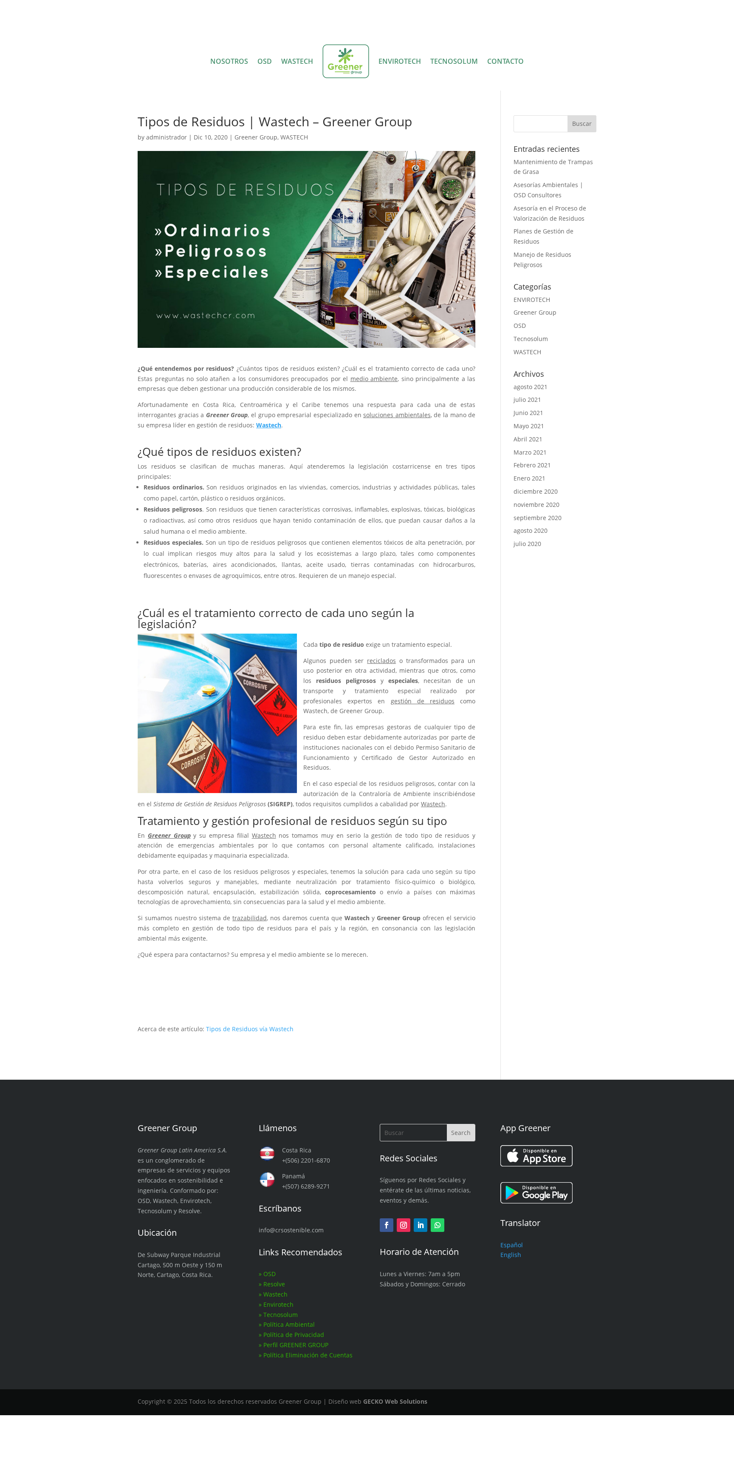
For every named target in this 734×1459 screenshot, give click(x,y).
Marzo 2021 (530, 452)
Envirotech (278, 1304)
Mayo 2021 (529, 426)
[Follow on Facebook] (386, 1225)
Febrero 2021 (532, 465)
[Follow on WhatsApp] (437, 1225)
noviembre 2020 (536, 505)
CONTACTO (505, 61)
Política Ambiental (289, 1324)
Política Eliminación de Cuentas (308, 1355)
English (510, 1255)
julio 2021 (527, 399)
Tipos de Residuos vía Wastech (250, 1029)
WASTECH (297, 61)
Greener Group (255, 137)
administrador (166, 137)
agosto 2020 (531, 530)
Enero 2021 (529, 478)
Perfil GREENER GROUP (295, 1345)
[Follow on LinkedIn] (420, 1225)
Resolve (274, 1284)
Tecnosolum (531, 339)
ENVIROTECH (399, 61)
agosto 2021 (531, 387)
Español (511, 1245)
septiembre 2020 (538, 518)
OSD (264, 61)
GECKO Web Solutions (395, 1401)
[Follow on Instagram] (403, 1225)
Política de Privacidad (293, 1335)
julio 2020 (527, 544)
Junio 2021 (528, 413)
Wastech (275, 1294)
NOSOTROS (229, 61)
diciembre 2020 (536, 491)
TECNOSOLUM (454, 61)
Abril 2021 (528, 439)
